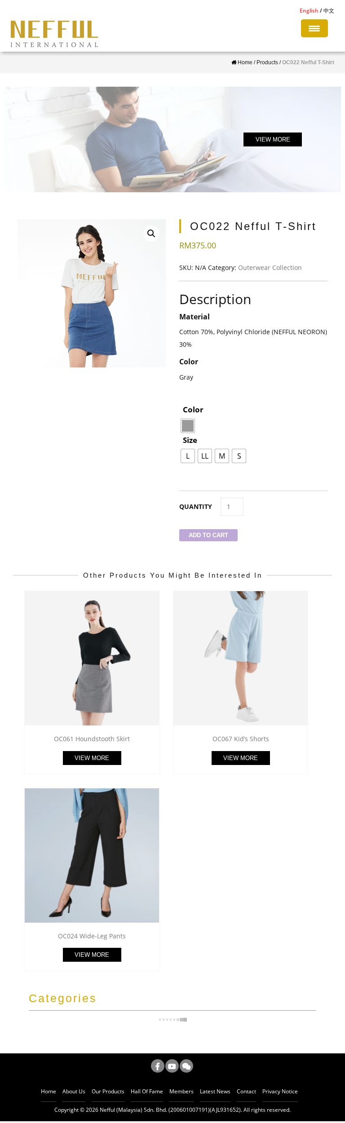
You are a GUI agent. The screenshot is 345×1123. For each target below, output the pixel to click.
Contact (246, 1091)
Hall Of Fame (147, 1091)
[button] (151, 233)
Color (193, 409)
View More (92, 758)
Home (48, 1091)
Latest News (215, 1091)
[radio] (188, 426)
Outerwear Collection (270, 267)
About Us (73, 1091)
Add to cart (208, 535)
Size (190, 440)
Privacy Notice (280, 1091)
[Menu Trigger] (314, 28)
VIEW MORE (273, 139)
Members (181, 1091)
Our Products (108, 1091)
